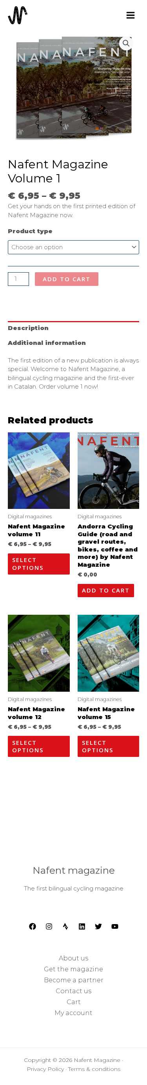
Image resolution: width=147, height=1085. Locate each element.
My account (73, 1013)
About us (73, 958)
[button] (126, 43)
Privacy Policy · (47, 1069)
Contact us (73, 991)
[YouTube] (114, 926)
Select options (28, 563)
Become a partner (73, 980)
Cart (74, 1002)
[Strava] (65, 926)
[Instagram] (49, 926)
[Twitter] (98, 926)
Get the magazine (73, 969)
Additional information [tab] (47, 342)
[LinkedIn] (81, 926)
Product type (30, 231)
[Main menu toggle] (130, 15)
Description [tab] (28, 328)
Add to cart (67, 279)
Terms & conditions (94, 1069)
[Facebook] (32, 926)
